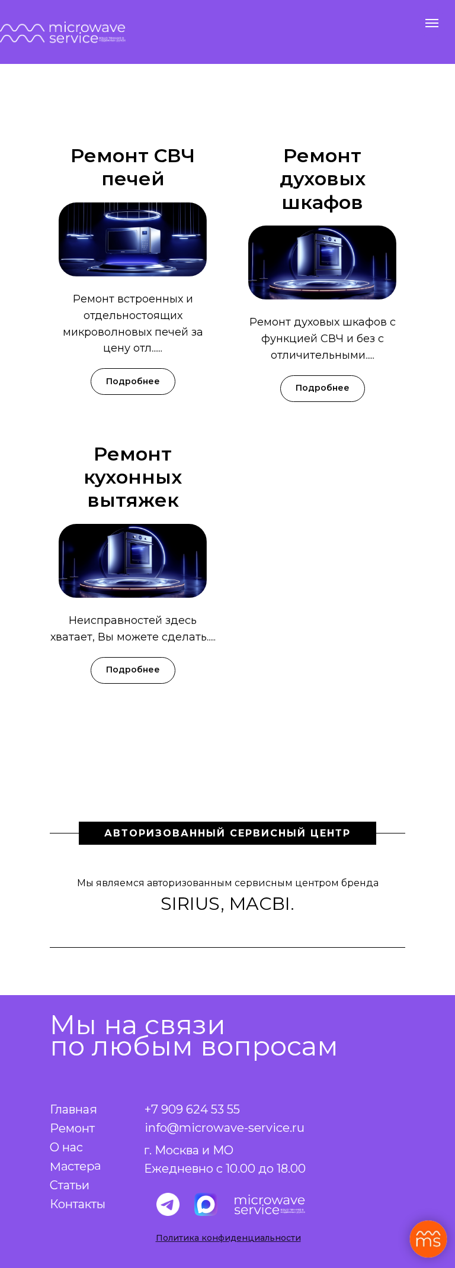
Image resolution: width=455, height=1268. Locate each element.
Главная (73, 1109)
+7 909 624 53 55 (192, 1109)
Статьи (69, 1185)
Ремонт (72, 1128)
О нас (66, 1147)
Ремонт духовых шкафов (323, 179)
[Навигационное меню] (431, 23)
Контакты (77, 1204)
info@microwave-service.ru (225, 1128)
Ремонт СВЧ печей (133, 167)
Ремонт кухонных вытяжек (133, 477)
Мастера (75, 1165)
